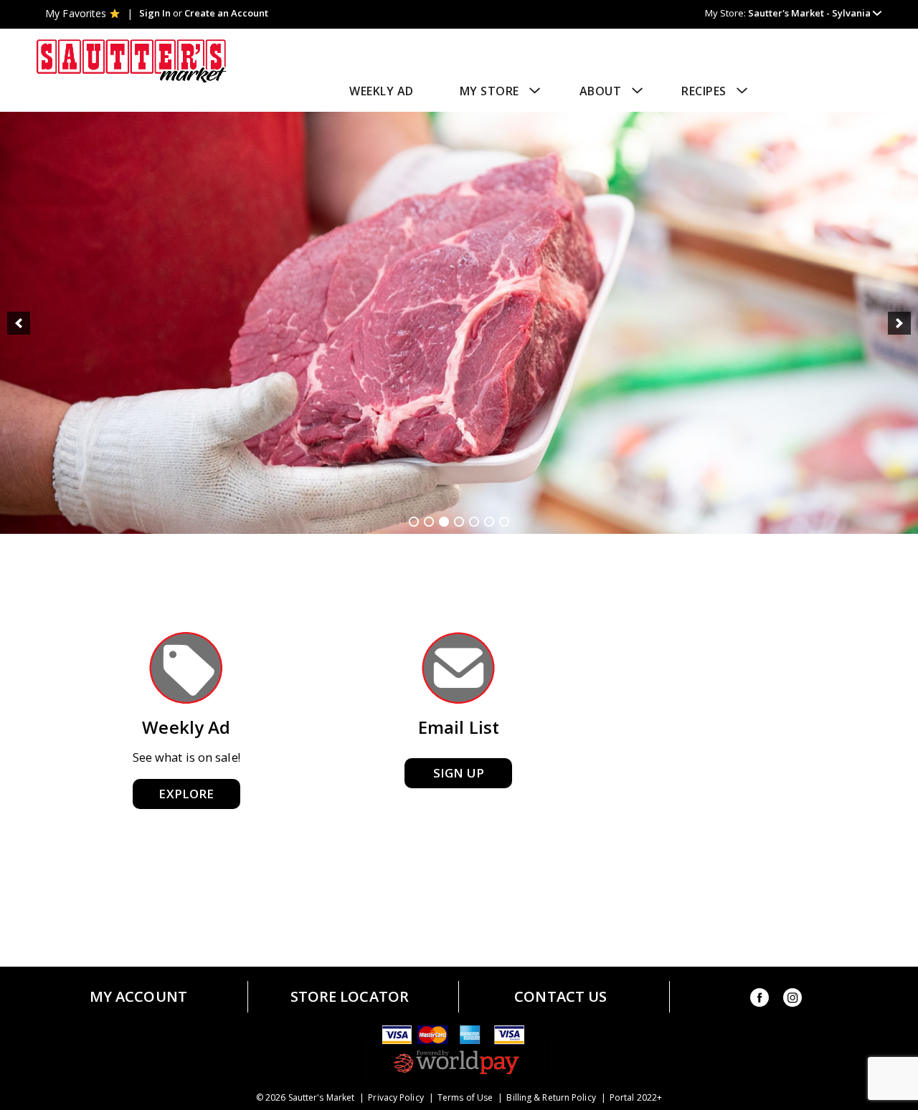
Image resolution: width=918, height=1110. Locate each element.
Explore (186, 793)
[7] (504, 522)
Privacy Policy (395, 1098)
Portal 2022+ (636, 1098)
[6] (489, 522)
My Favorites (75, 13)
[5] (474, 522)
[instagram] (792, 1000)
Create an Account (226, 12)
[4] (459, 522)
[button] (814, 12)
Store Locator (349, 996)
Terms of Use (465, 1098)
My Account (138, 996)
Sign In (155, 12)
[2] (429, 522)
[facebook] (759, 1000)
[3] (444, 522)
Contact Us (560, 996)
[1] (414, 522)
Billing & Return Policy (550, 1098)
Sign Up (458, 773)
